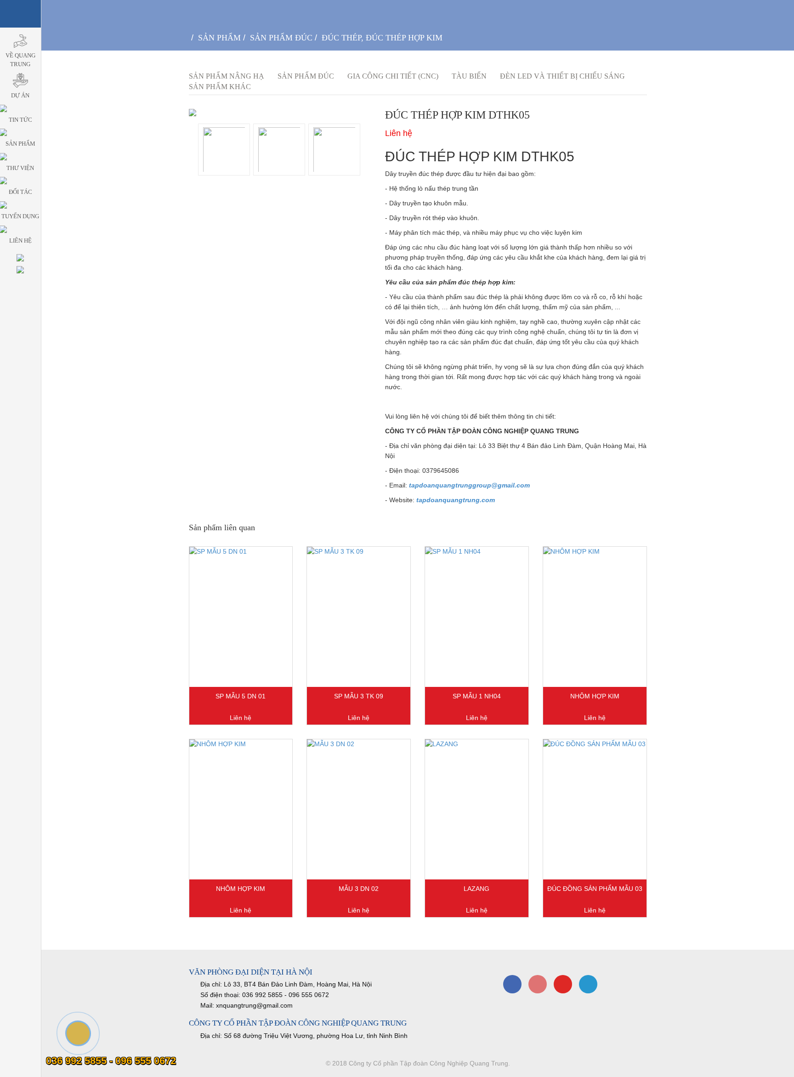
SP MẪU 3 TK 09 (358, 696)
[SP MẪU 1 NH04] (476, 617)
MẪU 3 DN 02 (359, 888)
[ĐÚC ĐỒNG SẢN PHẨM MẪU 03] (595, 809)
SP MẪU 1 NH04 (477, 696)
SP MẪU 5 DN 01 (241, 696)
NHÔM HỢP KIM (594, 696)
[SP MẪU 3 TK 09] (358, 617)
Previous (269, 147)
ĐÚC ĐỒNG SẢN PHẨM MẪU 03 (594, 888)
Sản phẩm (219, 37)
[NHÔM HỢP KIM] (595, 617)
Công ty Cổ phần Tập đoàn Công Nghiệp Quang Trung (428, 1063)
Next (291, 147)
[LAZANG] (476, 809)
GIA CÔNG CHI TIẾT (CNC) (392, 76)
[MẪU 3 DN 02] (358, 809)
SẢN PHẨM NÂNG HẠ (226, 76)
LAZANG (476, 888)
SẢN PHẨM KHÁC (220, 87)
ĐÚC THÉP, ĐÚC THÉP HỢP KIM (382, 37)
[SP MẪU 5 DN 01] (241, 617)
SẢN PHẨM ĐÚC (281, 37)
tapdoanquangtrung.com (455, 500)
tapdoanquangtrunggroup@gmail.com (469, 485)
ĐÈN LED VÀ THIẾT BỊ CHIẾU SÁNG (562, 76)
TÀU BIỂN (469, 76)
